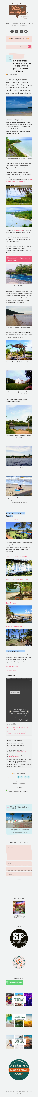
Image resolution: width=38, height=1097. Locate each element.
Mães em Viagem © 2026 (11, 1091)
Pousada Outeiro (18, 230)
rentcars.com (21, 752)
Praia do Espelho (24, 782)
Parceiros (15, 23)
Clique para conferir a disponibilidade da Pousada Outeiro (18, 259)
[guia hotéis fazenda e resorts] (19, 1020)
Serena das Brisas (11, 670)
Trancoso (22, 783)
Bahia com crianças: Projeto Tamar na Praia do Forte (18, 732)
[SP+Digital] (19, 938)
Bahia (11, 782)
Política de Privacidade (19, 26)
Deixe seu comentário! (19, 773)
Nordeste (18, 56)
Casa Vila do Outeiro (12, 666)
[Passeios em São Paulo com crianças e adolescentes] (19, 999)
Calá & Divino (11, 603)
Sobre (8, 23)
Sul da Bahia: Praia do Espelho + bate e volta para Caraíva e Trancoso (22, 65)
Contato (22, 23)
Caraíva (16, 782)
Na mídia (29, 23)
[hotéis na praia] (19, 1042)
